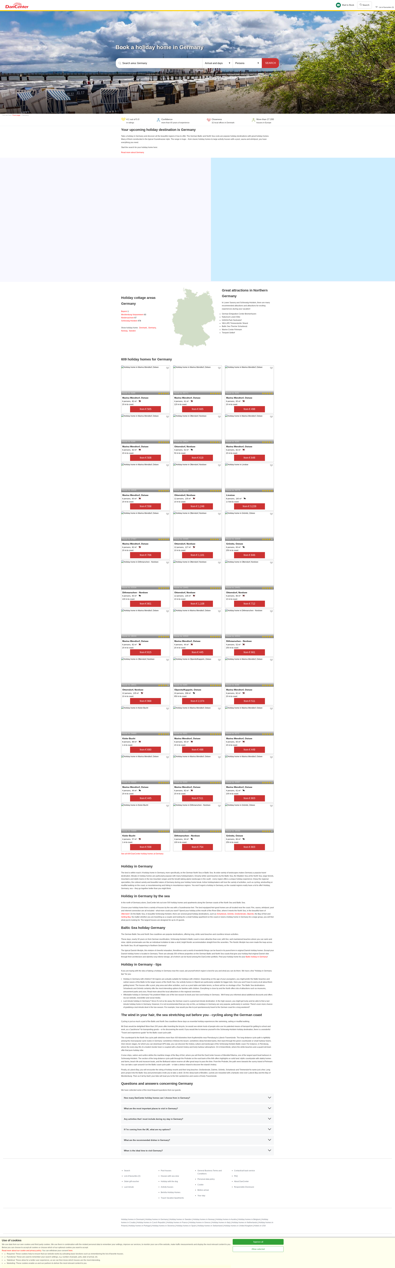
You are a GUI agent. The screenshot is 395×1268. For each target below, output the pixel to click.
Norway (124, 331)
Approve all (258, 1242)
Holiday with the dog (169, 1181)
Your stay (201, 1196)
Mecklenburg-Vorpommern (133, 315)
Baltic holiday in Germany (256, 957)
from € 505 (145, 409)
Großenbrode (240, 914)
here (71, 1250)
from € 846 (249, 555)
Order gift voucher (131, 1181)
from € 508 (145, 457)
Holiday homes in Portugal (140, 1226)
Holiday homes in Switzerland (210, 1226)
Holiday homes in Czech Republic (151, 1222)
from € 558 (145, 506)
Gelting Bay (126, 917)
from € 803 (249, 798)
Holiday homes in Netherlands (244, 1222)
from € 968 (145, 701)
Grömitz (230, 914)
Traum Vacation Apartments (172, 1198)
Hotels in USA (260, 1226)
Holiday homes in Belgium (249, 1219)
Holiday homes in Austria (226, 1219)
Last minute (129, 1187)
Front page (16, 115)
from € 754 (197, 847)
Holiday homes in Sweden (181, 1219)
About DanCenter (241, 1181)
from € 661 (249, 652)
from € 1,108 (197, 603)
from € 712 (249, 603)
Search (365, 5)
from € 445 (197, 652)
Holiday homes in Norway (204, 1219)
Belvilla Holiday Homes (170, 1192)
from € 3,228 (249, 506)
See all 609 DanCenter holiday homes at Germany (142, 854)
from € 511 (249, 701)
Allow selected (258, 1249)
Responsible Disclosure (244, 1187)
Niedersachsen (129, 318)
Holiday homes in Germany (156, 1219)
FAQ (236, 1176)
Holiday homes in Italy (221, 1222)
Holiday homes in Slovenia (163, 1226)
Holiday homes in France (177, 1222)
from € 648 (249, 457)
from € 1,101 (197, 555)
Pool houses (166, 1171)
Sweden (132, 331)
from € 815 (145, 652)
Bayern (125, 311)
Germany (152, 328)
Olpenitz (250, 914)
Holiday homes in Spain (186, 1226)
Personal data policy (206, 1179)
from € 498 (249, 409)
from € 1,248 (197, 506)
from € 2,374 (197, 701)
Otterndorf (125, 914)
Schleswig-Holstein (131, 321)
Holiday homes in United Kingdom (238, 1226)
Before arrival (203, 1190)
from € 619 (197, 457)
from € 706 (145, 555)
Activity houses (167, 1187)
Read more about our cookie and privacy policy (21, 1250)
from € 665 (197, 409)
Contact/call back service (244, 1171)
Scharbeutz (221, 914)
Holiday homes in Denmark (132, 1219)
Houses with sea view (170, 1176)
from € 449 (249, 749)
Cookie (201, 1185)
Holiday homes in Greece (199, 1222)
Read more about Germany (132, 152)
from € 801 (145, 603)
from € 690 (145, 749)
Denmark (143, 328)
